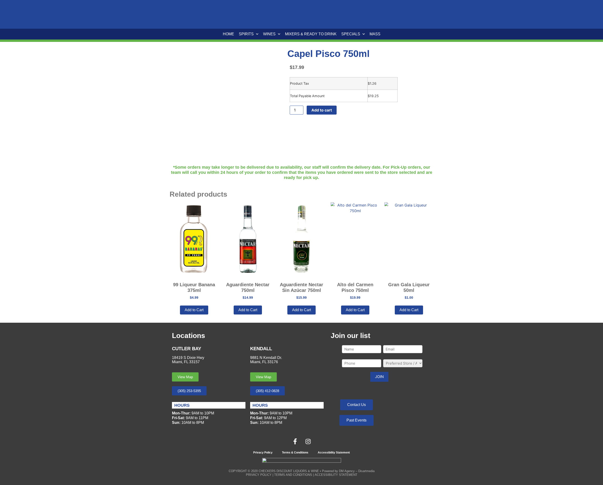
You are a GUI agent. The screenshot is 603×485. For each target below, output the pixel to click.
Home (228, 34)
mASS (375, 34)
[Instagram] (308, 441)
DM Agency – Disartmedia (357, 471)
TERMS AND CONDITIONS (293, 475)
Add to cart (321, 110)
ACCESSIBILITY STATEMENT (336, 475)
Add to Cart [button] (194, 310)
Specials (350, 34)
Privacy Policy (263, 452)
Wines (269, 34)
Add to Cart (247, 310)
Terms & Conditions (295, 452)
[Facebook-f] (295, 441)
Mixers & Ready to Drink (311, 34)
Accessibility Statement (334, 452)
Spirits (246, 34)
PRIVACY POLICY (259, 475)
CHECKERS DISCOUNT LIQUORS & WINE (289, 471)
